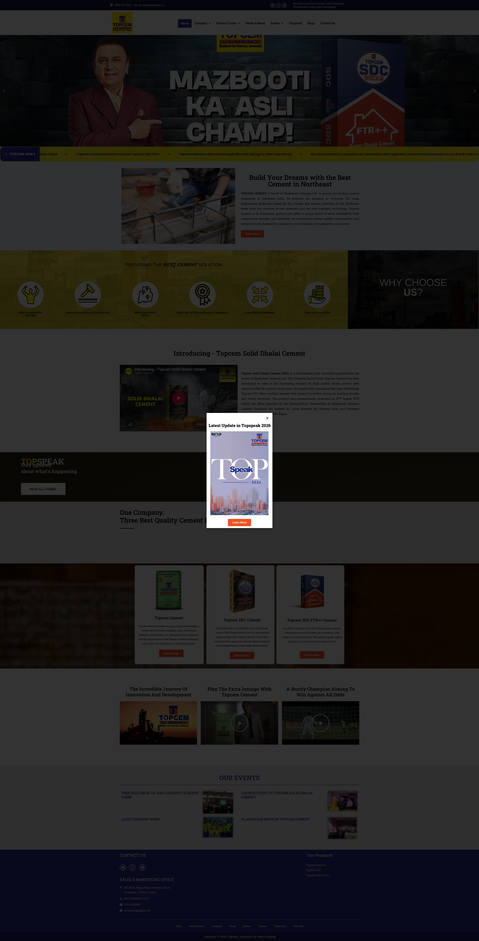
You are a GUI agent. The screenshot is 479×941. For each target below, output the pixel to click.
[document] (239, 470)
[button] (267, 418)
